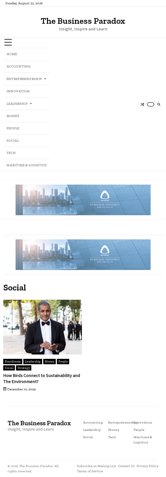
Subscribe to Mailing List (96, 466)
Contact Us (126, 466)
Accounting (18, 66)
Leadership (17, 104)
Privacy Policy (147, 466)
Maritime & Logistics (26, 165)
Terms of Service (90, 471)
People (12, 128)
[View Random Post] (142, 104)
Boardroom (13, 361)
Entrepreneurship (24, 79)
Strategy (24, 368)
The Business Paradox (83, 21)
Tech (11, 153)
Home (11, 54)
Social (12, 140)
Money (12, 116)
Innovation (18, 91)
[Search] (159, 104)
